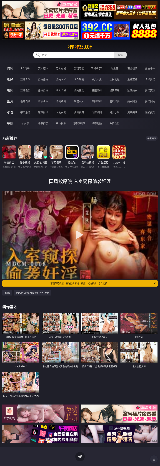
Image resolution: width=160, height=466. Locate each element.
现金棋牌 (132, 68)
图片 (10, 101)
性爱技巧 (150, 112)
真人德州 (43, 68)
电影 (10, 90)
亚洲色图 (43, 101)
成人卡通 (61, 90)
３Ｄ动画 (79, 79)
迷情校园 (97, 112)
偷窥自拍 (25, 101)
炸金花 (114, 68)
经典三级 (115, 90)
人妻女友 (61, 112)
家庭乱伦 (43, 112)
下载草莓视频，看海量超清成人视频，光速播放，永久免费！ (80, 283)
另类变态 (150, 90)
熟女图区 (132, 101)
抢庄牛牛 (150, 68)
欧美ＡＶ (61, 79)
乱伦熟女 (132, 90)
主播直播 (132, 79)
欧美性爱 (79, 90)
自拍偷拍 (43, 79)
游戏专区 (79, 68)
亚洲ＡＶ (25, 79)
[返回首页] (154, 459)
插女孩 (25, 123)
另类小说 (115, 112)
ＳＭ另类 (150, 79)
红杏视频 (97, 123)
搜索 (120, 55)
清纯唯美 (115, 101)
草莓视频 (61, 123)
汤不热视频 (79, 123)
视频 (10, 79)
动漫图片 (79, 101)
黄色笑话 (132, 112)
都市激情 (25, 112)
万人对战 (61, 68)
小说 (10, 112)
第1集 (7, 292)
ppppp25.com (80, 47)
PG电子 (25, 68)
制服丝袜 (97, 90)
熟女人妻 (97, 79)
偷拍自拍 (43, 90)
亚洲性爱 (25, 90)
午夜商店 (43, 123)
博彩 (10, 68)
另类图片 (150, 101)
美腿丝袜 (97, 101)
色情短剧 (115, 123)
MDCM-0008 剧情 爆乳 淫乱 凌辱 (32, 292)
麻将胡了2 (96, 68)
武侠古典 (79, 112)
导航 (10, 123)
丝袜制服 (115, 79)
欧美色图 (61, 101)
